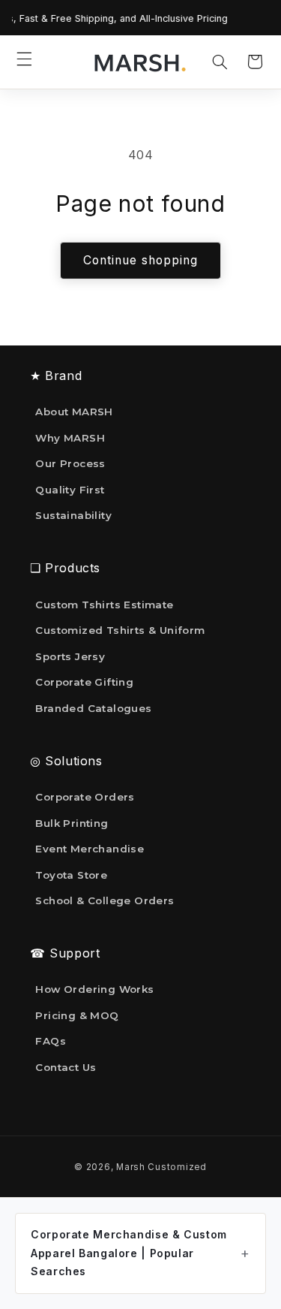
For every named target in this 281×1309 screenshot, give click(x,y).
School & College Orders (104, 900)
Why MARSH (70, 438)
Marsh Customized (161, 1167)
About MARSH (73, 412)
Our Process (70, 463)
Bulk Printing (71, 823)
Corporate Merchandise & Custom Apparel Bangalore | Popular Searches (129, 1252)
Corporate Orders (84, 797)
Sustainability (73, 515)
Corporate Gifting (84, 682)
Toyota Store (71, 875)
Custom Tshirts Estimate (104, 605)
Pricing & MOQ (76, 1015)
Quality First (69, 490)
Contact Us (65, 1067)
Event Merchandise (89, 849)
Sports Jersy (70, 656)
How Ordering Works (94, 989)
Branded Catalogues (93, 708)
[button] (24, 58)
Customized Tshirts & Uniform (120, 630)
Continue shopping (140, 260)
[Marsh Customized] (139, 62)
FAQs (50, 1041)
